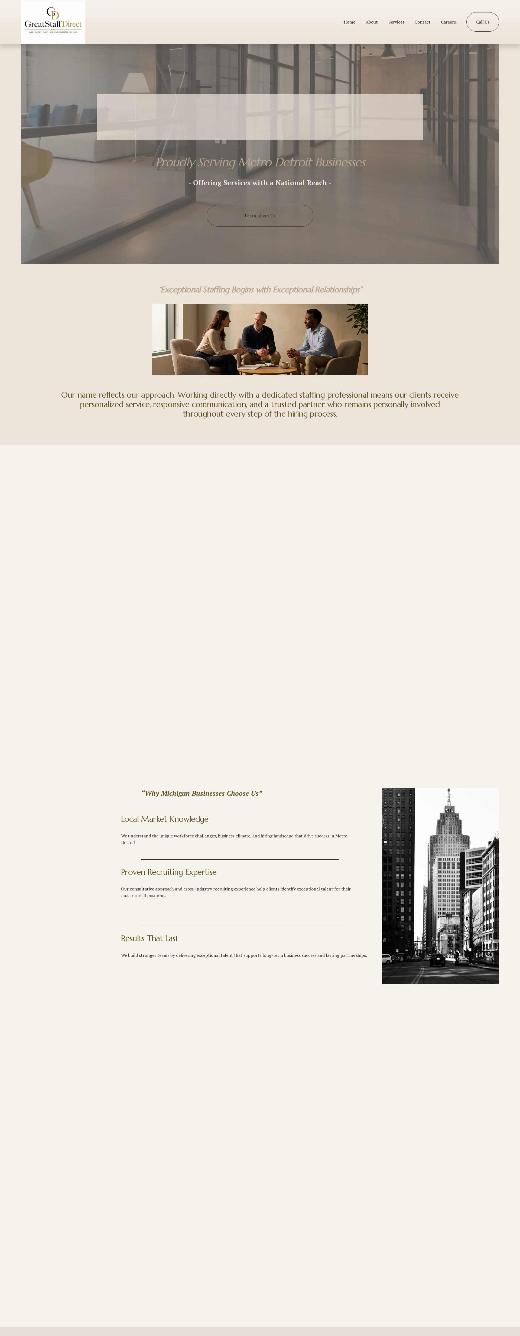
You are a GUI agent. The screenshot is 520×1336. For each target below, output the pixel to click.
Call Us (482, 22)
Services (396, 22)
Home (349, 22)
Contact (423, 22)
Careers (448, 22)
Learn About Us (260, 216)
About (372, 22)
